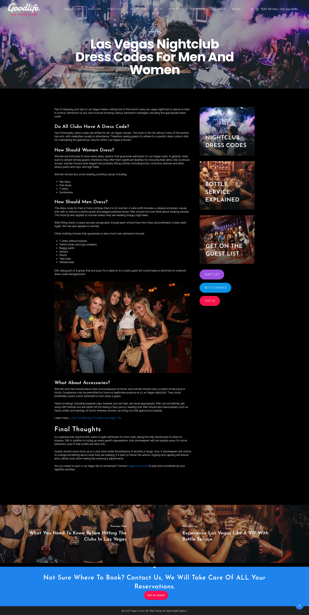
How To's (154, 32)
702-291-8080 (289, 9)
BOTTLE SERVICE (215, 287)
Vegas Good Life (138, 465)
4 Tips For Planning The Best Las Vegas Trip (95, 417)
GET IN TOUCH (156, 595)
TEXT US (209, 300)
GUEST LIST (211, 274)
